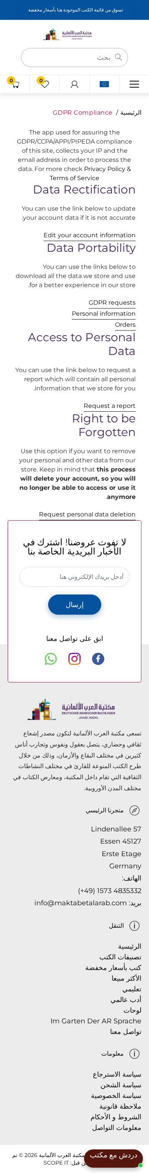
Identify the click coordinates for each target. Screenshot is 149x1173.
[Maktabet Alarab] (74, 33)
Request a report (110, 405)
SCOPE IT (56, 1162)
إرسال (75, 605)
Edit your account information (90, 235)
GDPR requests (112, 302)
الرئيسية (130, 112)
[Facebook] (98, 659)
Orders (125, 324)
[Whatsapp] (51, 659)
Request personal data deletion (87, 514)
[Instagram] (74, 659)
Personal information (104, 313)
